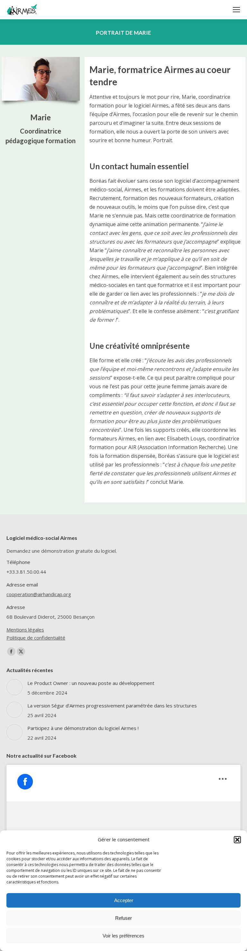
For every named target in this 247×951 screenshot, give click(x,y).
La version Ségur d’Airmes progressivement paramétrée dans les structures (112, 705)
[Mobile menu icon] (236, 9)
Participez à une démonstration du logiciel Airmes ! (83, 728)
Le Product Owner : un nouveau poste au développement (90, 683)
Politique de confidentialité (35, 637)
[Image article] (14, 687)
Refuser (123, 918)
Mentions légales (25, 629)
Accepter (123, 900)
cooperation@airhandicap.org (38, 594)
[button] (237, 839)
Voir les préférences (123, 935)
